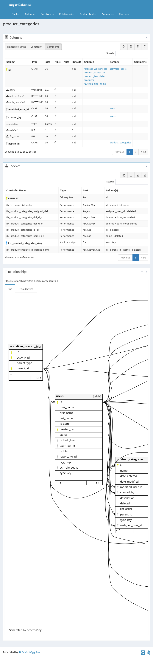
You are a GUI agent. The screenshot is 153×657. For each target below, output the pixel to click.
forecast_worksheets (95, 68)
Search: (110, 53)
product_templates (94, 76)
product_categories (94, 72)
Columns (30, 14)
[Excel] (131, 47)
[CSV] (137, 47)
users (112, 108)
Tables (17, 14)
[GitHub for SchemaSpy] (143, 653)
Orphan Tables (88, 14)
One (10, 289)
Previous (119, 152)
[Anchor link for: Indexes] (22, 166)
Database (20, 4)
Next (143, 152)
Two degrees (26, 289)
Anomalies (107, 14)
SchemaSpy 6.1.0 (30, 652)
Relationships (66, 14)
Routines (124, 14)
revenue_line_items (95, 83)
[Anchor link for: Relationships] (29, 272)
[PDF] (144, 47)
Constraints (47, 14)
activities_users (118, 68)
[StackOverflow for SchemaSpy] (148, 653)
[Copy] (124, 47)
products (89, 80)
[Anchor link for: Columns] (24, 37)
